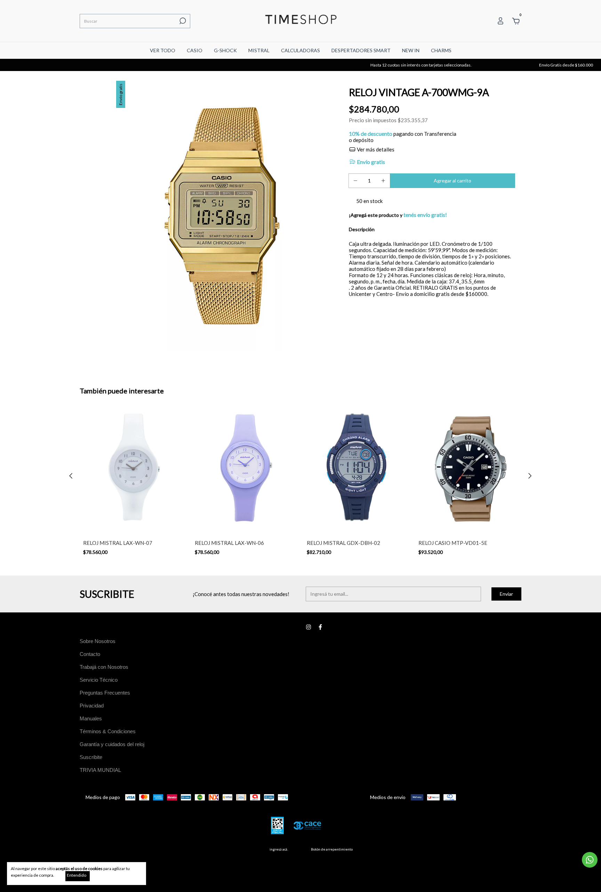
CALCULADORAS (300, 50)
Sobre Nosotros (97, 641)
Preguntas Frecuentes (105, 693)
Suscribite (91, 757)
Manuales (91, 718)
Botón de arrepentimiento (332, 849)
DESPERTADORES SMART (361, 50)
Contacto (90, 654)
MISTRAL (259, 50)
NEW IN (410, 50)
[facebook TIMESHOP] (320, 627)
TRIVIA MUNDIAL (100, 770)
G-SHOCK (225, 50)
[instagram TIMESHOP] (308, 627)
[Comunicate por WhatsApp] (590, 860)
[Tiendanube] (499, 851)
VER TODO (162, 50)
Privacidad (92, 706)
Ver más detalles (375, 149)
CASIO (194, 50)
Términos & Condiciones (108, 731)
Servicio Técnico (99, 680)
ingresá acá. (279, 849)
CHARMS (441, 50)
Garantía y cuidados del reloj (112, 744)
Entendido (76, 875)
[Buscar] (182, 21)
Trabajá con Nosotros (104, 667)
